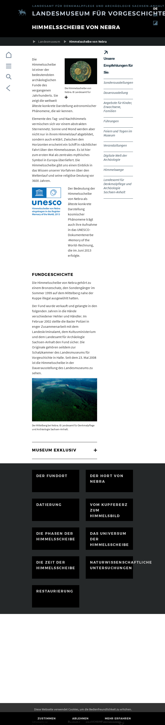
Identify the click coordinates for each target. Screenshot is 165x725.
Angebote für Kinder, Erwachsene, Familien (118, 106)
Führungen (111, 121)
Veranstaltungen (115, 145)
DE (155, 9)
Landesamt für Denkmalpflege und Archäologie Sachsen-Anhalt (117, 186)
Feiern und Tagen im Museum (118, 133)
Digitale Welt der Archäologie (115, 157)
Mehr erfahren (118, 718)
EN (155, 15)
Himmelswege (114, 169)
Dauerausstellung (116, 92)
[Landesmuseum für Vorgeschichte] (82, 13)
